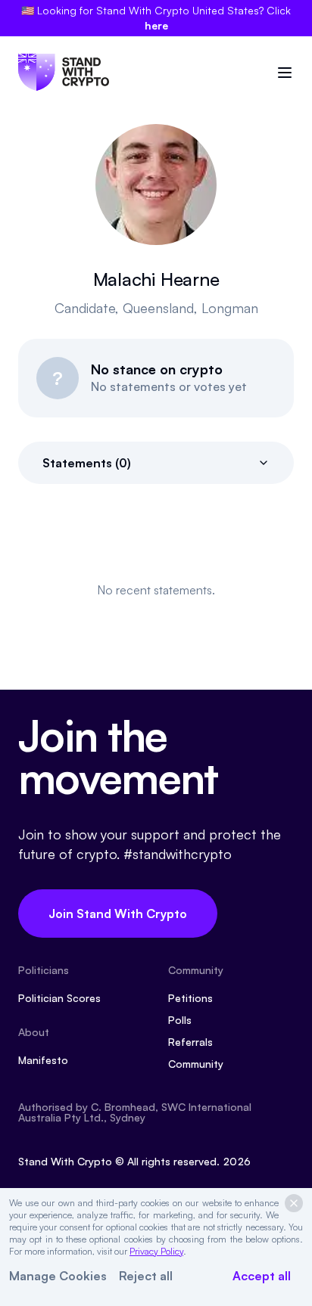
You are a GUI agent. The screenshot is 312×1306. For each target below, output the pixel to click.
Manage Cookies (58, 1275)
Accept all (261, 1275)
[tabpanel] (156, 589)
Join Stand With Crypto (117, 913)
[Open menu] (285, 73)
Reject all (146, 1275)
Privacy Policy (156, 1251)
